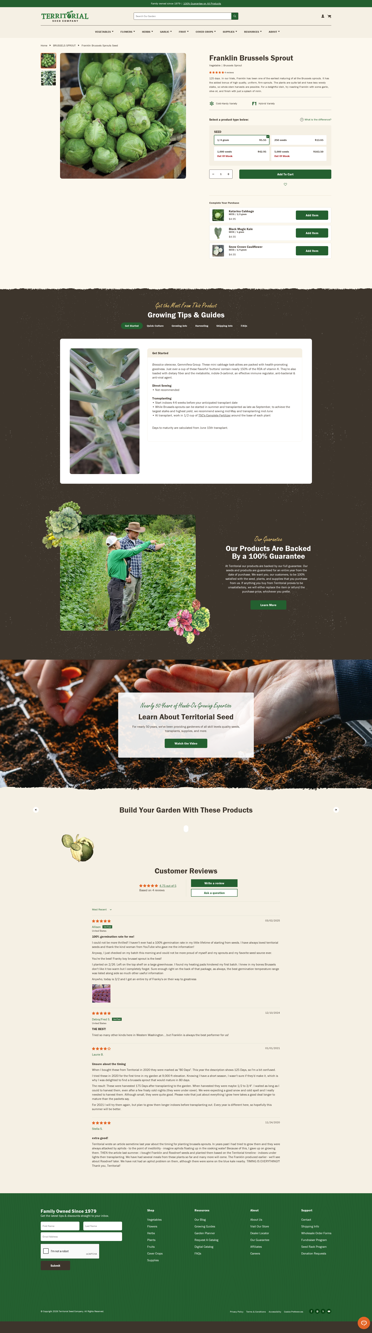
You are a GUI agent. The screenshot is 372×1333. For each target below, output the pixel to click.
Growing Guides (205, 1226)
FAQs (198, 1253)
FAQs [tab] (244, 325)
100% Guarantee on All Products (202, 3)
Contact (306, 1219)
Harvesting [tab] (201, 325)
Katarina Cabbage (241, 211)
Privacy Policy (236, 1311)
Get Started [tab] (132, 325)
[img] (101, 921)
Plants (151, 1240)
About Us (256, 1219)
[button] (217, 72)
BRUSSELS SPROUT (64, 45)
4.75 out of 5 (167, 886)
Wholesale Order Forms (316, 1233)
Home (44, 45)
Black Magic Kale (241, 229)
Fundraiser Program (314, 1240)
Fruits (151, 1247)
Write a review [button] (214, 883)
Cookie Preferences (293, 1311)
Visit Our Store (259, 1226)
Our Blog (200, 1219)
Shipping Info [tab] (224, 325)
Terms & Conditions (256, 1311)
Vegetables (154, 1219)
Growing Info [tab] (179, 325)
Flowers (152, 1226)
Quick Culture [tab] (155, 325)
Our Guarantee (259, 1240)
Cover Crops (155, 1253)
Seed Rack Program (314, 1247)
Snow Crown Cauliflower (246, 247)
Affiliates (256, 1247)
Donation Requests (313, 1253)
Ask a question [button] (214, 893)
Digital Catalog (204, 1247)
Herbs (151, 1233)
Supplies (153, 1260)
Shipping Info (310, 1226)
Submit (55, 1265)
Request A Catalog (206, 1240)
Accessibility (275, 1311)
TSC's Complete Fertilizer (214, 415)
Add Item (312, 215)
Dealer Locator (259, 1233)
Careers (255, 1253)
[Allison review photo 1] (101, 993)
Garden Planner (205, 1233)
